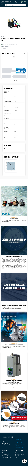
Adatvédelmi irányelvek (20, 454)
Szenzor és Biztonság (6, 456)
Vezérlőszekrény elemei (7, 457)
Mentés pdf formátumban (21, 81)
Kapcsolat (17, 452)
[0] (21, 2)
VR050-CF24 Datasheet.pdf (12, 149)
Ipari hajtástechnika (6, 459)
